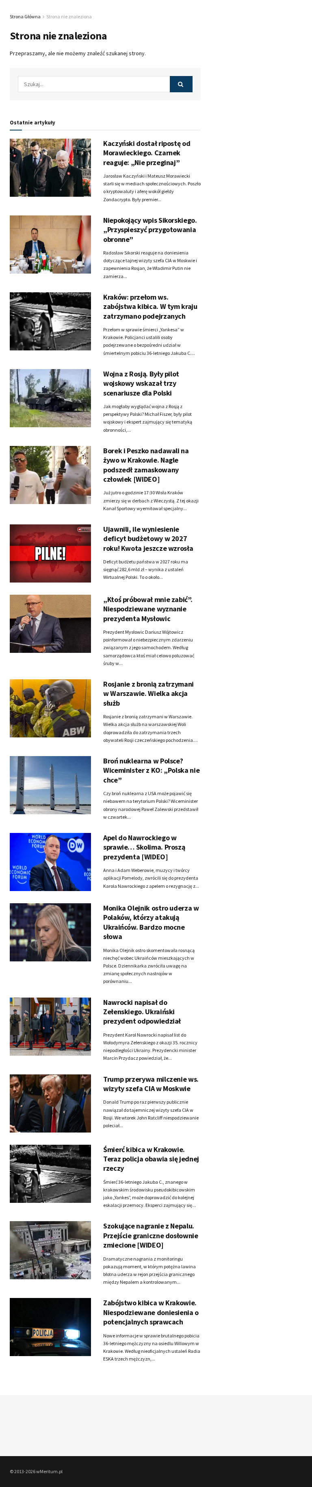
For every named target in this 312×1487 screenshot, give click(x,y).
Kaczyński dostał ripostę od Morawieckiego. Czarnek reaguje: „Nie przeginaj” (146, 153)
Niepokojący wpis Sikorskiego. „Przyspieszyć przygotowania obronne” (150, 229)
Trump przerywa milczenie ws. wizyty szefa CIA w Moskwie (151, 1083)
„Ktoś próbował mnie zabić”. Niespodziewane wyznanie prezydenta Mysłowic (147, 609)
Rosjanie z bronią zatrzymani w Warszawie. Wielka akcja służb (148, 693)
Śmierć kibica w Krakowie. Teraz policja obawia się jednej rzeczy (151, 1159)
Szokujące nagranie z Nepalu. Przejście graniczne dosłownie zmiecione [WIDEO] (150, 1235)
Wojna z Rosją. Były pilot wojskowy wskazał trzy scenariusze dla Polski (141, 383)
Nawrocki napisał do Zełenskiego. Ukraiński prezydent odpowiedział (142, 1012)
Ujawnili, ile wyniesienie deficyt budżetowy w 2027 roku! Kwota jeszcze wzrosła (148, 538)
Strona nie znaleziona (69, 16)
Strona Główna (25, 16)
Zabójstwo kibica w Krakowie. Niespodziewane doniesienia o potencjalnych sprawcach (151, 1312)
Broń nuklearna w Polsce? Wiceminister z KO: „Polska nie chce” (151, 770)
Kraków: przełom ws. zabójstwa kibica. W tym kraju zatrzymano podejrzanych (150, 306)
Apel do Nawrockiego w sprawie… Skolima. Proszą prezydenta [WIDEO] (144, 847)
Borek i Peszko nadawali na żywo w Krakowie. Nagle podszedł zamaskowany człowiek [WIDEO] (146, 465)
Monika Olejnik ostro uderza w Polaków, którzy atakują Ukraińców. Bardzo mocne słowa (151, 922)
